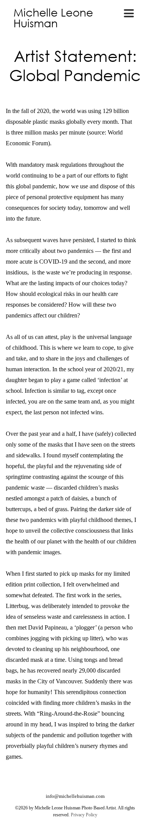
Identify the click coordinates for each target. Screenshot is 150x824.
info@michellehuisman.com (75, 796)
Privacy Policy (84, 814)
